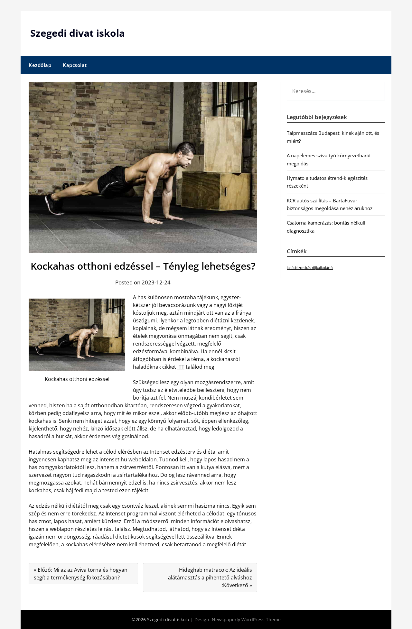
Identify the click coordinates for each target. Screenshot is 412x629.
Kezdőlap (40, 65)
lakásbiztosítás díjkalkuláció (310, 267)
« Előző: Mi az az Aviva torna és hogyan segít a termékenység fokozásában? (80, 573)
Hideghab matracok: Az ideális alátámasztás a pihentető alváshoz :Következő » (210, 577)
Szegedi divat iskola (77, 33)
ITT (180, 366)
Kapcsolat (75, 65)
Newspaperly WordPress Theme (246, 619)
